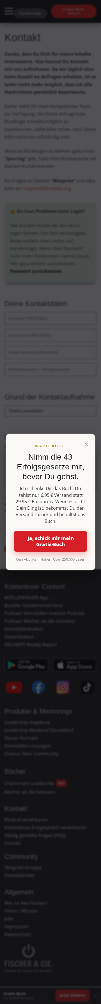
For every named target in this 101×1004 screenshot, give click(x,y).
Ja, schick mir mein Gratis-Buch (50, 541)
